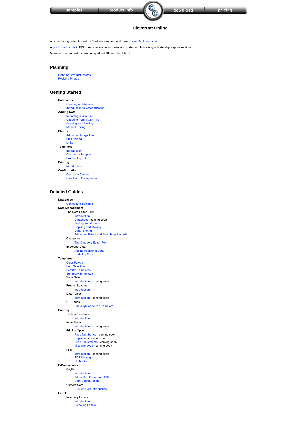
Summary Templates (79, 273)
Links (69, 142)
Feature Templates (78, 270)
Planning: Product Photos (74, 74)
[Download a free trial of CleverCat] (184, 21)
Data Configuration (86, 380)
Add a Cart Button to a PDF (92, 377)
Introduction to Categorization (85, 107)
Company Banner (77, 174)
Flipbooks (80, 361)
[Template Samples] (74, 21)
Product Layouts (76, 158)
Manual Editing (76, 127)
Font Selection (75, 266)
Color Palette (74, 262)
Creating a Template (79, 154)
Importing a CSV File (79, 116)
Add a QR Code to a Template (93, 306)
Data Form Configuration (82, 178)
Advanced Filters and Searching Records (100, 234)
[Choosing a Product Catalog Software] (121, 21)
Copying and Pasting (79, 123)
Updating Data (83, 254)
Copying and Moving (87, 227)
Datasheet (81, 219)
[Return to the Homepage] (153, 21)
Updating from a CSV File (82, 119)
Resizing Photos (68, 78)
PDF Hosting (82, 357)
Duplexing (80, 338)
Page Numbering (85, 334)
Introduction (74, 150)
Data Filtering (83, 230)
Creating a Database (79, 104)
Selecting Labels (85, 404)
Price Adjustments (86, 341)
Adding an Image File (80, 135)
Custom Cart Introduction (90, 389)
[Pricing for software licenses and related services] (226, 21)
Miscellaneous (83, 345)
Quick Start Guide (63, 47)
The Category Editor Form (91, 242)
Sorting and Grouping (88, 223)
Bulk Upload (74, 138)
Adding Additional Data (89, 250)
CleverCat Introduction (143, 41)
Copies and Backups (79, 203)
